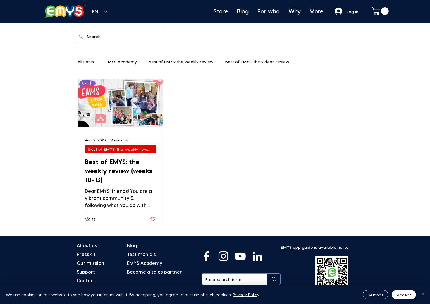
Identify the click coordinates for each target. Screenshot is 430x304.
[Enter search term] (273, 279)
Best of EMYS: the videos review (257, 61)
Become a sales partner (154, 271)
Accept (404, 294)
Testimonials (141, 254)
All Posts (86, 61)
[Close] (422, 294)
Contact (86, 280)
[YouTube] (240, 256)
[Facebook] (206, 256)
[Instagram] (223, 256)
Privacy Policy (246, 294)
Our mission (90, 263)
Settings (375, 294)
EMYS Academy (121, 61)
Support (86, 271)
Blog (132, 245)
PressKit (86, 254)
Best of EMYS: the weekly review (181, 61)
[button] (381, 11)
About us (87, 245)
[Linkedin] (257, 256)
